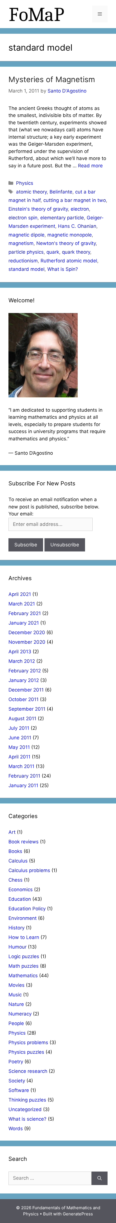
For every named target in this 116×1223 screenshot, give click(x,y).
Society (16, 1081)
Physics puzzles (26, 1052)
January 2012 (23, 680)
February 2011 (24, 776)
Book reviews (23, 841)
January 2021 (23, 623)
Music (15, 994)
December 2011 (26, 690)
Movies (16, 985)
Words (15, 1128)
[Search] (100, 1178)
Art (11, 832)
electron (80, 209)
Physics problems (28, 1042)
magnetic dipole (26, 235)
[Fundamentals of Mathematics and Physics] (36, 14)
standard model (26, 269)
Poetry (15, 1061)
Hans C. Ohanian (77, 226)
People (16, 1023)
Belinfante (61, 192)
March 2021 (21, 604)
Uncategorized (25, 1109)
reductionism (23, 260)
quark (52, 252)
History (16, 928)
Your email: (21, 514)
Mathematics (23, 975)
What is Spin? (62, 269)
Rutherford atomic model (69, 260)
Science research (27, 1071)
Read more (90, 165)
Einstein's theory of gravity (38, 209)
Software (18, 1090)
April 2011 (19, 757)
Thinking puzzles (27, 1100)
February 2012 (24, 671)
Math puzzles (23, 966)
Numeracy (20, 1014)
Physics (24, 183)
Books (15, 851)
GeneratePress (78, 1214)
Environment (22, 918)
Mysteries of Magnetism (51, 79)
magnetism (21, 243)
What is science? (27, 1119)
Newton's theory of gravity (66, 243)
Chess (15, 880)
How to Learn (23, 937)
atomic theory (31, 192)
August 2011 (22, 718)
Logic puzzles (23, 956)
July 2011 (18, 728)
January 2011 (23, 785)
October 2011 (23, 699)
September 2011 (26, 709)
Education (19, 899)
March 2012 (21, 661)
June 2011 (19, 737)
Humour (17, 947)
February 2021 (24, 613)
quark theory (76, 252)
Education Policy (27, 908)
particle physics (26, 252)
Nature (16, 1004)
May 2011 (19, 747)
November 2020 (26, 642)
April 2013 (19, 651)
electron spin (22, 217)
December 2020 (26, 632)
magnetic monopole (69, 235)
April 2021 (19, 594)
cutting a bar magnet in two (74, 200)
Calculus (18, 861)
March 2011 (21, 766)
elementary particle (62, 217)
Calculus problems (29, 870)
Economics (20, 889)
